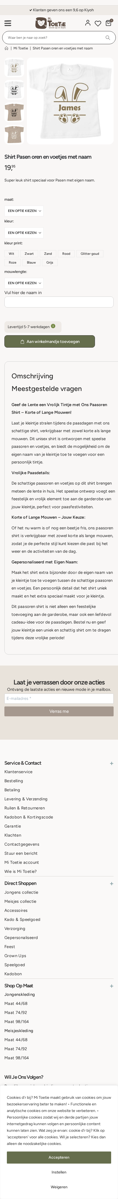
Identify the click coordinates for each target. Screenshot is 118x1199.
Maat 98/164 (16, 1021)
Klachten (12, 835)
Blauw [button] (31, 262)
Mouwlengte (15, 271)
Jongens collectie (21, 892)
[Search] (108, 37)
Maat (8, 199)
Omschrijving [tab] (32, 376)
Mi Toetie (20, 48)
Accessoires (15, 910)
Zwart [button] (29, 254)
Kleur (8, 221)
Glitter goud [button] (90, 254)
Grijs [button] (49, 262)
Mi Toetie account (21, 862)
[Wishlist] (98, 24)
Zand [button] (48, 254)
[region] (59, 1142)
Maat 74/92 (15, 1012)
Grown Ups (15, 955)
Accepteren (59, 1157)
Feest (9, 946)
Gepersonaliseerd (21, 937)
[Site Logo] (50, 23)
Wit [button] (11, 254)
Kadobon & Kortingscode (28, 817)
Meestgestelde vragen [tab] (47, 388)
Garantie (12, 826)
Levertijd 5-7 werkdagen (29, 327)
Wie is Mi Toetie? (20, 871)
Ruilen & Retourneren (24, 808)
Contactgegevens (21, 844)
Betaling (12, 789)
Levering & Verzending (25, 798)
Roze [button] (12, 262)
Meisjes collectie (20, 901)
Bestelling (13, 780)
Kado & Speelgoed (22, 919)
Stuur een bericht (21, 853)
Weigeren (59, 1187)
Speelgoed (14, 964)
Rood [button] (66, 254)
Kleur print (13, 243)
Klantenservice (18, 771)
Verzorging (14, 928)
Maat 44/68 (15, 1003)
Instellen (59, 1172)
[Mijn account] (88, 22)
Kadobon (13, 973)
